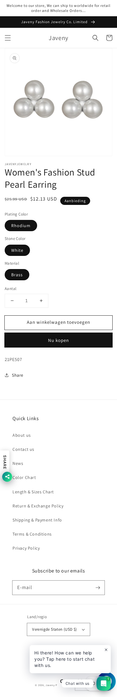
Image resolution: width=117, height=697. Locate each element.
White (17, 250)
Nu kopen (58, 340)
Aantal (10, 288)
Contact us (23, 449)
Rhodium (21, 225)
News (17, 463)
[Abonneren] (98, 587)
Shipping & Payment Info (37, 520)
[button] (8, 38)
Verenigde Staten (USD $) (54, 629)
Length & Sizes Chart (33, 492)
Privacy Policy (26, 548)
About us (21, 435)
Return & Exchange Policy (37, 506)
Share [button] (17, 375)
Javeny (50, 685)
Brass (17, 274)
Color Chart (24, 477)
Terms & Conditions (32, 534)
